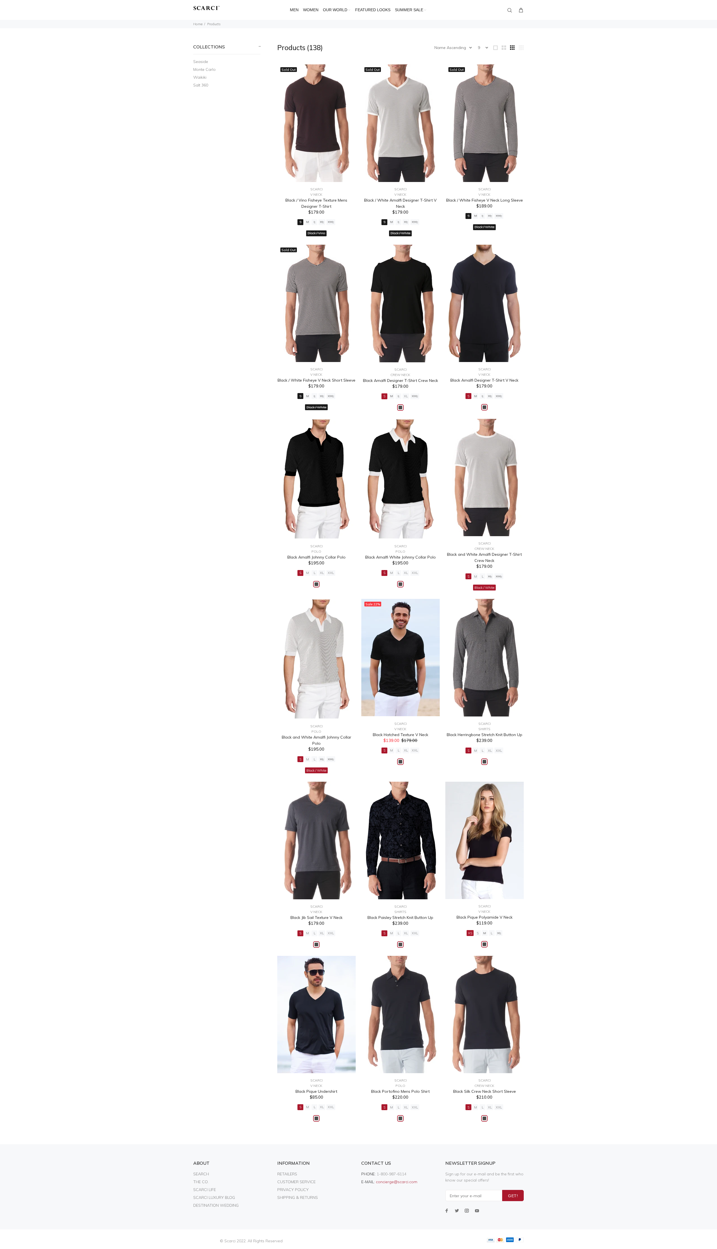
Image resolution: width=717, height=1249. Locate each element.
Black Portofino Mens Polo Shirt (400, 1091)
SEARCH (201, 1173)
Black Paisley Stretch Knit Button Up (400, 917)
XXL (331, 222)
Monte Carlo (204, 69)
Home (197, 24)
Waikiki (199, 77)
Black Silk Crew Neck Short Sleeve (484, 1091)
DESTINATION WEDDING (216, 1205)
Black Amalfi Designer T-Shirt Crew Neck (400, 380)
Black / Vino (316, 233)
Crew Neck (400, 375)
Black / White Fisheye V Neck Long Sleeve (484, 200)
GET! (513, 1196)
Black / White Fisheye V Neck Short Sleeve (316, 380)
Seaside (200, 61)
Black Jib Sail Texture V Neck (316, 917)
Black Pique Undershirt (316, 1091)
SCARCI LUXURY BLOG (214, 1197)
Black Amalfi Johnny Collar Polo (316, 557)
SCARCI (316, 189)
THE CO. (201, 1181)
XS (470, 933)
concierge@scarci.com (396, 1181)
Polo (316, 551)
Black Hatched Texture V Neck (400, 734)
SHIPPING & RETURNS (297, 1197)
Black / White (400, 233)
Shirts (484, 729)
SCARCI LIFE (204, 1189)
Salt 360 (200, 85)
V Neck (316, 194)
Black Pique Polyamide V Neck (485, 917)
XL (322, 222)
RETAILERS (287, 1173)
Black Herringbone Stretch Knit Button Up (484, 734)
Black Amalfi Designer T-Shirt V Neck (484, 380)
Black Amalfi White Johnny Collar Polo (400, 557)
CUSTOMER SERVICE (296, 1181)
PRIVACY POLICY (293, 1189)
